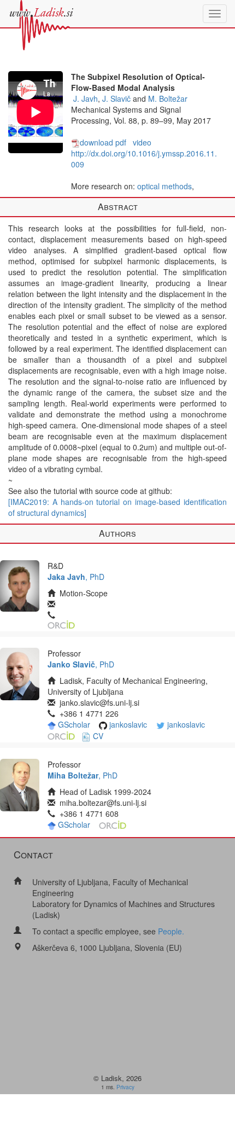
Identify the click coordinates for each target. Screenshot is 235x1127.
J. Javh (85, 98)
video (142, 142)
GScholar (74, 724)
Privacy (125, 1087)
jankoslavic (128, 724)
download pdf (103, 142)
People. (171, 931)
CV (98, 735)
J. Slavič (116, 98)
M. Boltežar (167, 98)
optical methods (164, 186)
